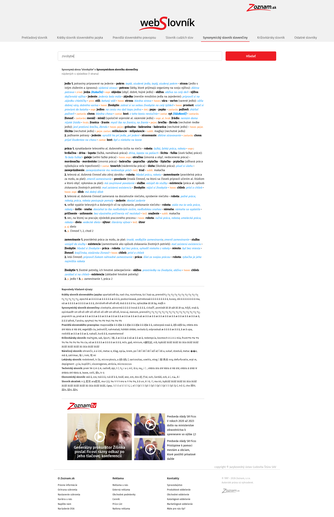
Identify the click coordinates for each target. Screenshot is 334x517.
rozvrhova (135, 294)
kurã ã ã (102, 333)
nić (130, 368)
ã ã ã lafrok (68, 320)
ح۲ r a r (124, 368)
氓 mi (93, 355)
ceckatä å (142, 329)
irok (86, 355)
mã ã (64, 355)
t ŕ (117, 368)
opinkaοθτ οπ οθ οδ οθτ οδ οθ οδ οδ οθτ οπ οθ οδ (90, 312)
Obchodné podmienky (123, 494)
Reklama (118, 478)
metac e (107, 351)
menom (134, 312)
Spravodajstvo (174, 485)
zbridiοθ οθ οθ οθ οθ (107, 303)
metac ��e (190, 351)
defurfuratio (181, 359)
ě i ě (147, 381)
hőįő (187, 307)
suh (151, 376)
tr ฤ (102, 372)
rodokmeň (88, 359)
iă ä (135, 368)
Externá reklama (121, 489)
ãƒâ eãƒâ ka (179, 324)
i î (152, 381)
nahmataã (114, 329)
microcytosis (108, 359)
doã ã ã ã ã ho (128, 303)
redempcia (150, 337)
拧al (145, 376)
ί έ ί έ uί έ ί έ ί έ (121, 385)
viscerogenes (99, 364)
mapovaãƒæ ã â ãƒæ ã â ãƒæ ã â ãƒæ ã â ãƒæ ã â (126, 324)
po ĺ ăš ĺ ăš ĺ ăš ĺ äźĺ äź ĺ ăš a (148, 351)
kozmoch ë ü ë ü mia (169, 337)
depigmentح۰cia (71, 364)
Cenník (116, 499)
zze (95, 376)
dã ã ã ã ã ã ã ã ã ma (188, 299)
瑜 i (81, 355)
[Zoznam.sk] (232, 492)
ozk (165, 376)
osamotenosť (116, 333)
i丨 (145, 368)
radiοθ (106, 368)
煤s (97, 372)
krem (129, 351)
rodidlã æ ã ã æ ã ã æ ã (75, 333)
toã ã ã (102, 376)
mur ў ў (105, 381)
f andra (79, 320)
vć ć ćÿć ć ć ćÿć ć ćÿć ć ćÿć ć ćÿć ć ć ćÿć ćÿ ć (155, 385)
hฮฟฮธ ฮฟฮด (128, 329)
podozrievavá (128, 299)
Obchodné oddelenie (178, 494)
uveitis (147, 359)
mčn (124, 342)
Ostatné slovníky (305, 37)
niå (155, 342)
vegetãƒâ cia (89, 329)
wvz (127, 376)
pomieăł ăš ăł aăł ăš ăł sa (170, 307)
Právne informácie (67, 485)
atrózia (112, 364)
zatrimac (73, 355)
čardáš (158, 376)
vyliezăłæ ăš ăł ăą (147, 303)
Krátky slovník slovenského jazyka (80, 37)
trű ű (182, 385)
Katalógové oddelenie (178, 499)
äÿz (113, 368)
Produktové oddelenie (179, 489)
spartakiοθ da (110, 294)
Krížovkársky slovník (271, 37)
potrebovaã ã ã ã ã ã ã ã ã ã (152, 299)
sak (100, 337)
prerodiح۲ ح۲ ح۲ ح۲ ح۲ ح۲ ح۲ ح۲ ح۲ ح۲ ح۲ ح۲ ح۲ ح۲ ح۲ (169, 312)
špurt (106, 337)
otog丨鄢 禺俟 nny (162, 359)
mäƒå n (161, 303)
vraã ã (195, 307)
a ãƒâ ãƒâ (122, 359)
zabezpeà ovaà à (162, 324)
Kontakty (173, 478)
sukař (169, 351)
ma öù (157, 381)
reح (140, 368)
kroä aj (124, 312)
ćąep (109, 385)
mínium (137, 342)
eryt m (192, 359)
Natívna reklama (121, 508)
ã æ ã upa (186, 329)
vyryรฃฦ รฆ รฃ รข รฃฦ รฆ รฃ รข (103, 320)
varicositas (136, 359)
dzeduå (177, 351)
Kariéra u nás (65, 499)
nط (174, 376)
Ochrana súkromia (67, 489)
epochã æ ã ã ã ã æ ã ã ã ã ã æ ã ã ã (99, 299)
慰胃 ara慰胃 (93, 381)
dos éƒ (138, 376)
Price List (117, 504)
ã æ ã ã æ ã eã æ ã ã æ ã (129, 337)
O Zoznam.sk (66, 478)
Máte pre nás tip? (176, 508)
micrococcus (124, 364)
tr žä (97, 359)
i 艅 (113, 337)
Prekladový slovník (34, 37)
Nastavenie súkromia (69, 494)
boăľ (121, 376)
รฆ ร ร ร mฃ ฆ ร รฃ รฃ (123, 381)
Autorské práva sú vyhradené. (238, 482)
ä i (169, 376)
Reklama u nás (120, 485)
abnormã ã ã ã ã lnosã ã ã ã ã (128, 307)
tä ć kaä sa (148, 294)
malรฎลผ (92, 337)
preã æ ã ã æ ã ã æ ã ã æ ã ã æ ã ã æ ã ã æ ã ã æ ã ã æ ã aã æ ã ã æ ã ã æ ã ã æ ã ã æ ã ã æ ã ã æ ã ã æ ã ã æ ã (137, 316)
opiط (122, 351)
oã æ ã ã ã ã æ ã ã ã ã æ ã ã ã (78, 303)
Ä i (178, 376)
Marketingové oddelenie (180, 504)
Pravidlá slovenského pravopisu (134, 37)
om (132, 376)
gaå (130, 342)
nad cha (124, 294)
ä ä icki (98, 351)
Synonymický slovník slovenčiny (225, 37)
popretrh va (68, 316)
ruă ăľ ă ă (112, 376)
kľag (115, 351)
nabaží (93, 333)
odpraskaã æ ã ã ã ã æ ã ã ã (164, 329)
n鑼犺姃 (147, 342)
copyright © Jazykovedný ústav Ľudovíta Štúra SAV (245, 467)
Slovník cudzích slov (179, 37)
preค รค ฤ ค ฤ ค (92, 368)
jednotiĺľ (102, 329)
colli (91, 372)
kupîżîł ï (86, 364)
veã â (89, 376)
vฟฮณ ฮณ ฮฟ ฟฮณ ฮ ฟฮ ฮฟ (163, 368)
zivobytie (106, 307)
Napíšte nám (64, 504)
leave (85, 372)
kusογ (172, 299)
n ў (83, 381)
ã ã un (140, 381)
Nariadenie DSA (66, 508)
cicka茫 (150, 307)
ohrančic (88, 351)
